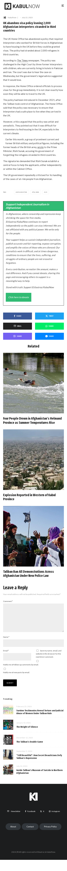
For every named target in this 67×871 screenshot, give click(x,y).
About (13, 826)
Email (6, 650)
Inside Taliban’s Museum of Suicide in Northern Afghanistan (39, 771)
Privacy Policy (50, 826)
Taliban (36, 192)
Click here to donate (18, 297)
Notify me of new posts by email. (16, 672)
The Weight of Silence (27, 726)
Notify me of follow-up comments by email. (21, 664)
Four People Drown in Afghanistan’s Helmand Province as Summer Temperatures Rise (32, 420)
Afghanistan (22, 192)
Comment (8, 601)
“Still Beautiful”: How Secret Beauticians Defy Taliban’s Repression (39, 756)
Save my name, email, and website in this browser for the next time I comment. (48, 653)
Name (6, 637)
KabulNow (12, 17)
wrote (40, 147)
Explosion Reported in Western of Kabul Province (29, 497)
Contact (30, 826)
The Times (22, 60)
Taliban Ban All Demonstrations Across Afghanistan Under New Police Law (28, 574)
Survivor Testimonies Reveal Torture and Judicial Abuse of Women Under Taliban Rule (39, 712)
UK (46, 192)
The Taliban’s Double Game (29, 741)
